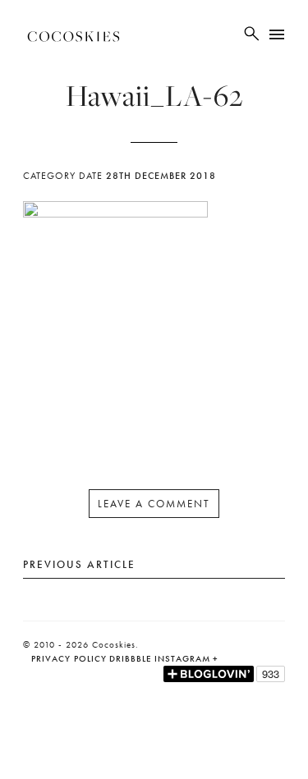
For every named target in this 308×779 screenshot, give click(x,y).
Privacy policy (69, 658)
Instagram (182, 658)
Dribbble (130, 658)
